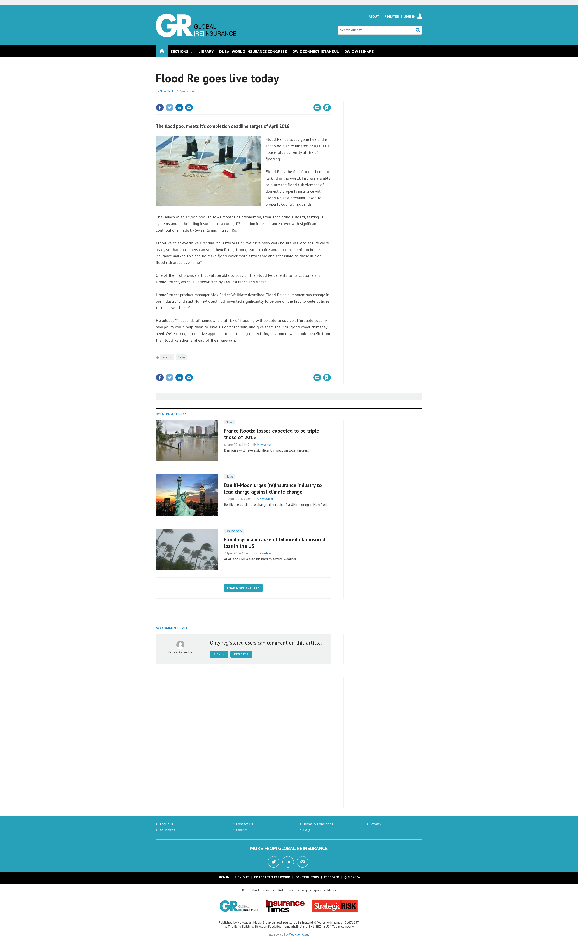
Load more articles (243, 588)
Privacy (376, 824)
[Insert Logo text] (196, 35)
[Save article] (327, 107)
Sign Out (242, 877)
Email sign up (302, 862)
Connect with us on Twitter (274, 862)
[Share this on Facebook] (160, 107)
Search (417, 30)
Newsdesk (167, 91)
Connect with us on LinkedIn (288, 862)
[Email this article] (189, 107)
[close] (330, 98)
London (167, 357)
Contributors (307, 877)
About (374, 16)
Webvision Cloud (299, 934)
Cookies (242, 830)
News (181, 357)
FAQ (306, 830)
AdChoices (167, 830)
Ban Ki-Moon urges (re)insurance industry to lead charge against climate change (273, 488)
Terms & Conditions (318, 824)
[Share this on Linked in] (179, 107)
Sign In (409, 16)
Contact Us (244, 824)
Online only (234, 531)
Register (391, 16)
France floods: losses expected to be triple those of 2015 (271, 434)
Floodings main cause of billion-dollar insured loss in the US (274, 542)
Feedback (331, 877)
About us (166, 824)
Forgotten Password (272, 877)
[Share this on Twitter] (169, 107)
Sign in (274, 98)
